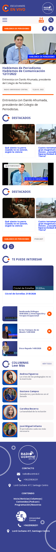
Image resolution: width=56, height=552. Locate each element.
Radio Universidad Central (16, 89)
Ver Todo (47, 363)
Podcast (38, 239)
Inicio (16, 498)
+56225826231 (31, 479)
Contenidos (22, 501)
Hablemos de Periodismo (16, 28)
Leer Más (18, 366)
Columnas (36, 498)
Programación (22, 504)
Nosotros (36, 504)
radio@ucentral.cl (31, 473)
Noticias (24, 498)
